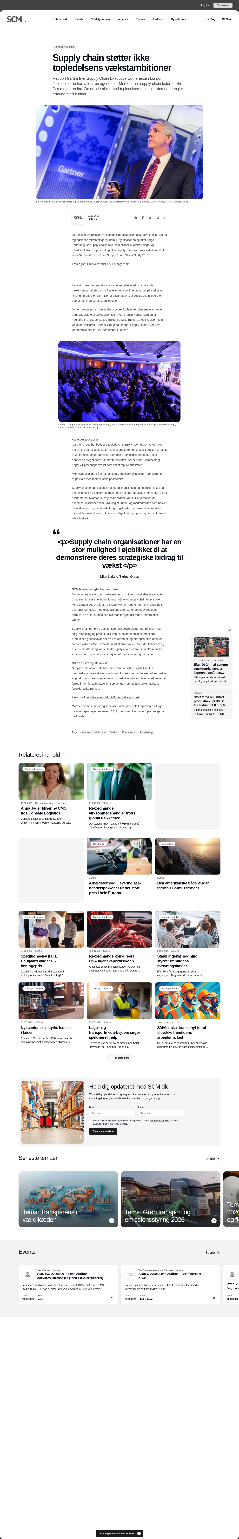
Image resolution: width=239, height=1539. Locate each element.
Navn (91, 1107)
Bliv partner (223, 5)
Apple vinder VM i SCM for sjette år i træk (113, 697)
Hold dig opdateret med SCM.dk (117, 1533)
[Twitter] (150, 218)
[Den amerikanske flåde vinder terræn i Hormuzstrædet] (187, 864)
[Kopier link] (164, 218)
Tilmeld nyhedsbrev (103, 1131)
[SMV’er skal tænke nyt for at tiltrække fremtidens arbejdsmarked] (187, 1015)
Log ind (205, 5)
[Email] (157, 218)
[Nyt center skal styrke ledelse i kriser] (51, 1013)
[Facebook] (136, 218)
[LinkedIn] (143, 218)
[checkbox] (90, 1122)
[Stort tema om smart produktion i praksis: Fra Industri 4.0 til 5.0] (211, 703)
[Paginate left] (21, 1199)
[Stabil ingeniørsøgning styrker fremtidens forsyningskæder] (187, 944)
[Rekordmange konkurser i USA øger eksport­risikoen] (119, 941)
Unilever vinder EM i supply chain (108, 264)
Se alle (210, 1159)
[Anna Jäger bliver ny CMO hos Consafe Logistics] (51, 794)
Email (141, 1107)
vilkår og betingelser (159, 1120)
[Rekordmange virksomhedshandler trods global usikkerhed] (119, 796)
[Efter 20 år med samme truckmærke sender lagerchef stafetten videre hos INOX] (211, 660)
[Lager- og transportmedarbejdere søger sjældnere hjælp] (119, 1015)
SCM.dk (92, 219)
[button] (229, 630)
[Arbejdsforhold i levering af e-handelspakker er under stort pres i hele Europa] (119, 866)
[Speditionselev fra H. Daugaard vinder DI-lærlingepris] (51, 944)
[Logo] (16, 19)
